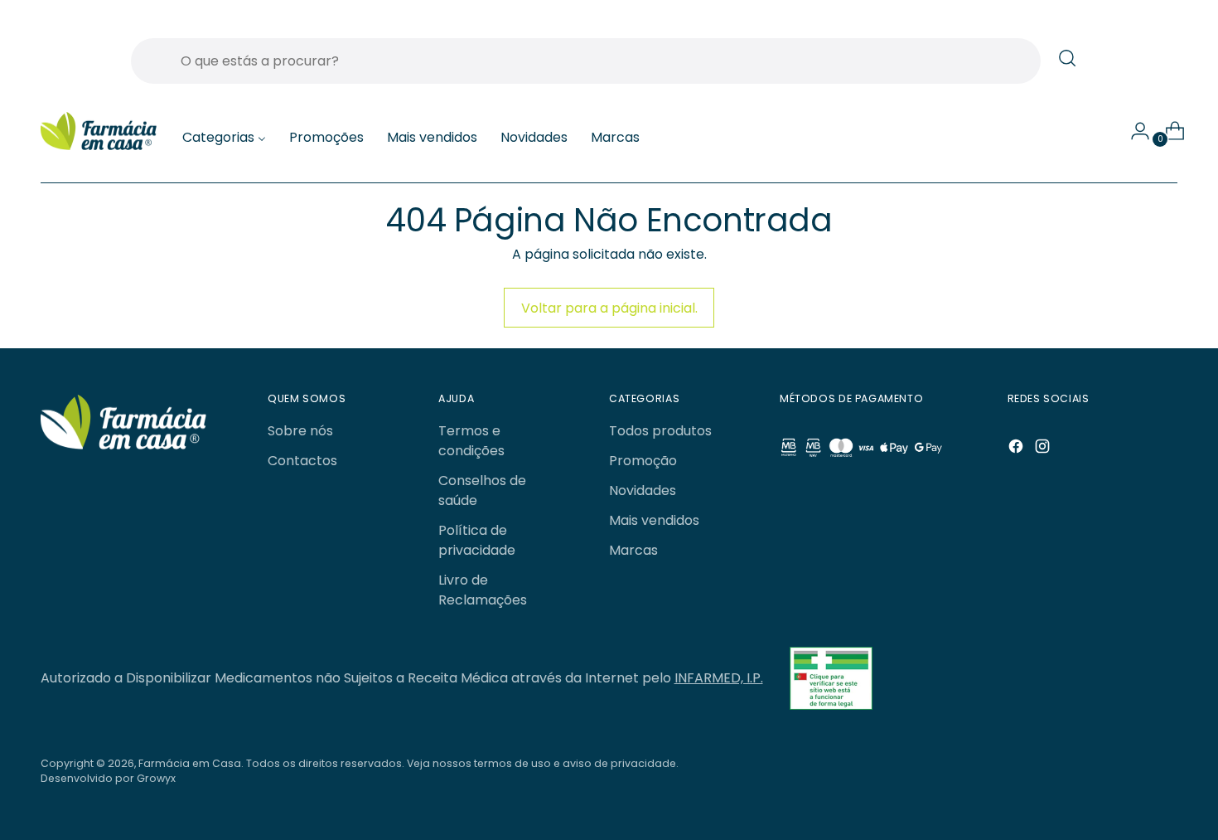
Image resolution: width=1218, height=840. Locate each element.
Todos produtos (660, 430)
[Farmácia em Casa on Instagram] (1044, 449)
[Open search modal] (1067, 58)
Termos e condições (471, 440)
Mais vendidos (654, 520)
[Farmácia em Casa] (99, 131)
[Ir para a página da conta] (1133, 131)
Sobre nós (300, 430)
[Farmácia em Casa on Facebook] (1017, 449)
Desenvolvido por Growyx (108, 778)
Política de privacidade (476, 540)
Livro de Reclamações (482, 590)
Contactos (302, 460)
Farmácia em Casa (189, 763)
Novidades (642, 490)
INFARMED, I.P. (718, 677)
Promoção (643, 460)
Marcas (633, 550)
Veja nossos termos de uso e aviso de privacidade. (543, 763)
